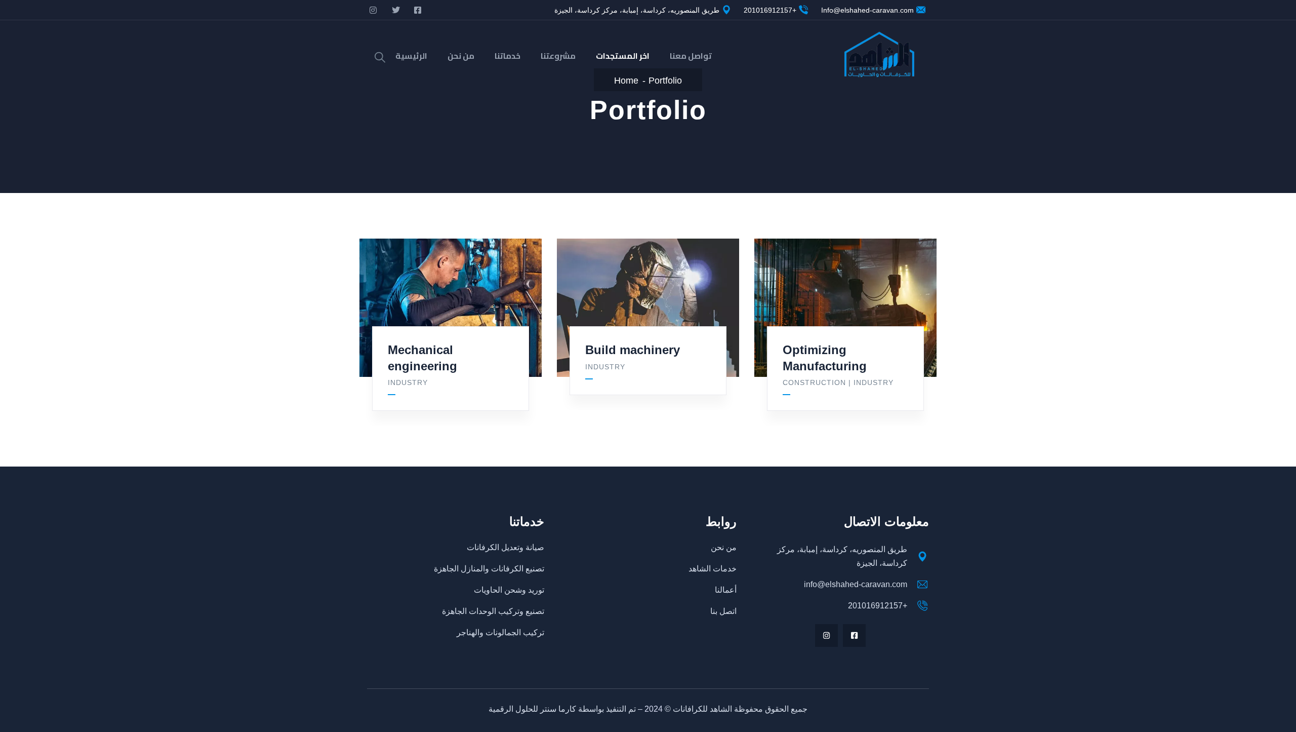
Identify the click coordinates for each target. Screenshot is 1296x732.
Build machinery (632, 350)
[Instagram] (826, 635)
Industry (408, 382)
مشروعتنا (558, 55)
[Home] (879, 56)
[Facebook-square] (854, 635)
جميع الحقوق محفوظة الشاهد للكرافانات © (735, 709)
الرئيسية (411, 55)
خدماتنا (507, 55)
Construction (814, 382)
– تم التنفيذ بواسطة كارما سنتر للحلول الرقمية (566, 709)
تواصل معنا (691, 55)
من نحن (461, 55)
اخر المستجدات (623, 55)
